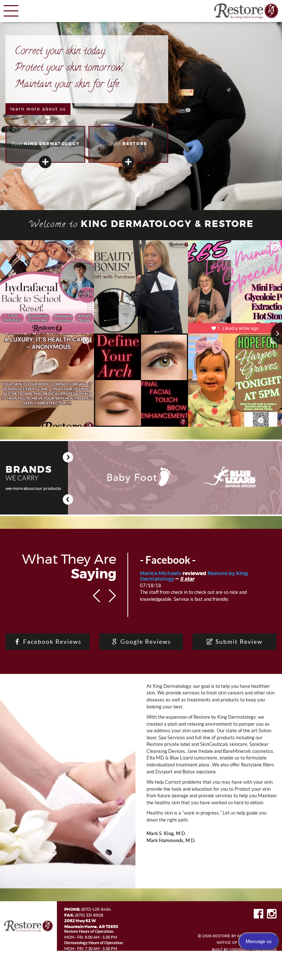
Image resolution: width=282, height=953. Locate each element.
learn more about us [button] (38, 109)
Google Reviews (145, 641)
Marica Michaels (160, 573)
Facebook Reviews (51, 641)
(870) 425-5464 (96, 909)
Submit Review (238, 641)
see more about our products (33, 488)
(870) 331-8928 (89, 915)
